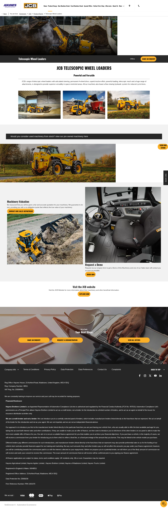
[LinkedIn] (160, 376)
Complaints (116, 369)
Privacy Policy (50, 369)
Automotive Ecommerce (26, 505)
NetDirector (9, 505)
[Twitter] (150, 376)
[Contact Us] (138, 5)
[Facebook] (139, 376)
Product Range (38, 14)
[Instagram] (145, 376)
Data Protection (67, 369)
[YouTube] (155, 376)
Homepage (22, 14)
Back (5, 14)
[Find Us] (129, 5)
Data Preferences (85, 369)
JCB (30, 14)
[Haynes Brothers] (10, 5)
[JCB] (30, 5)
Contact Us (102, 369)
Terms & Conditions (31, 369)
